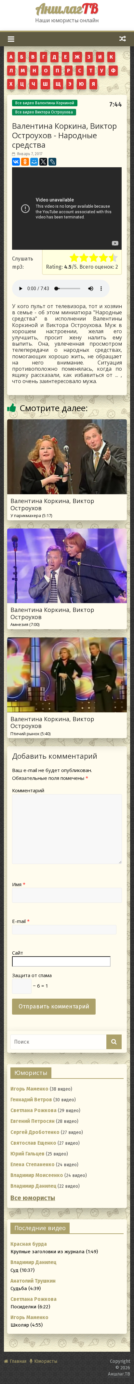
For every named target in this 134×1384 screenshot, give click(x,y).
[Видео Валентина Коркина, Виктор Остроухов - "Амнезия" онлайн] (67, 532)
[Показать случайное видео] (122, 39)
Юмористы (45, 1361)
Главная (18, 1361)
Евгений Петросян (32, 1121)
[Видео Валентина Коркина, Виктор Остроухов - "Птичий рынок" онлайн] (67, 641)
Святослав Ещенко (33, 1143)
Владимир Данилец (33, 1186)
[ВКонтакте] (16, 162)
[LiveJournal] (52, 162)
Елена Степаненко (32, 1165)
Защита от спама (32, 975)
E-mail (21, 921)
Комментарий (28, 790)
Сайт (17, 952)
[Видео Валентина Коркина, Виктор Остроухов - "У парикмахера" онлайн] (67, 423)
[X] (43, 162)
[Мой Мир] (34, 162)
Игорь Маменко (29, 1089)
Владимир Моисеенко (36, 1175)
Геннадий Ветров (31, 1100)
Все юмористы (32, 1198)
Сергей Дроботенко (35, 1132)
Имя (18, 884)
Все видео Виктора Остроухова (44, 112)
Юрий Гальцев (27, 1154)
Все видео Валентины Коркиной (44, 103)
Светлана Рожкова (33, 1110)
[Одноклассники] (25, 162)
